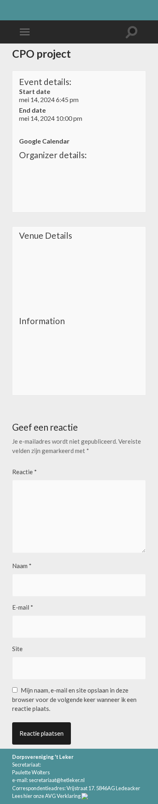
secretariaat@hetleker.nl (57, 780)
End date (32, 110)
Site (17, 648)
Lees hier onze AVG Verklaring (46, 796)
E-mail (22, 607)
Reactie (24, 471)
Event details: (45, 81)
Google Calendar (44, 141)
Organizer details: (53, 155)
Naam (22, 565)
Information (42, 321)
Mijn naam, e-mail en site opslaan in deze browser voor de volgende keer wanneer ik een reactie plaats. (74, 699)
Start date (34, 91)
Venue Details (45, 235)
